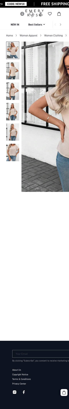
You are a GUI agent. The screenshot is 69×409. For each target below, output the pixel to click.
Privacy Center (19, 383)
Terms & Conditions (21, 379)
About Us (16, 370)
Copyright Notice (20, 374)
